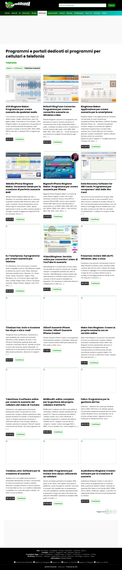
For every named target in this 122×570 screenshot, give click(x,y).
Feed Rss (68, 550)
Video (104, 13)
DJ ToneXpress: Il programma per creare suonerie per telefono (23, 258)
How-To (88, 13)
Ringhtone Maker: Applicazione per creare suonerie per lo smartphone (96, 109)
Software (42, 13)
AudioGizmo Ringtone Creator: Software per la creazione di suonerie (98, 473)
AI (19, 13)
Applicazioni (53, 13)
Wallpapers (78, 13)
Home (7, 13)
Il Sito (41, 554)
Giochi (62, 13)
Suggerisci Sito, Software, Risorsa (68, 552)
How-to (86, 556)
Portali (61, 550)
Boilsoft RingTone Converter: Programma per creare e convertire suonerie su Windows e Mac (59, 111)
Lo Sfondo (85, 554)
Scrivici (51, 552)
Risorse (69, 13)
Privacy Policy (66, 558)
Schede (97, 13)
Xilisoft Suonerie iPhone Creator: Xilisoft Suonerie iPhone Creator (57, 330)
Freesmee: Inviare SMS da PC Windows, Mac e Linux (97, 257)
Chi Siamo (44, 550)
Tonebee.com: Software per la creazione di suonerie (23, 472)
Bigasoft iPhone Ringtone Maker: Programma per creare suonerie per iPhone (60, 186)
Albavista (61, 567)
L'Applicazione (59, 554)
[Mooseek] (17, 8)
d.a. (83, 550)
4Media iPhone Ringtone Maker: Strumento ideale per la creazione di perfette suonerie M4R (23, 188)
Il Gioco (68, 554)
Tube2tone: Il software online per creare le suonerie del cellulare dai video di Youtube (22, 402)
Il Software (49, 554)
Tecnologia (78, 556)
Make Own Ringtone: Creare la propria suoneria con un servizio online (98, 330)
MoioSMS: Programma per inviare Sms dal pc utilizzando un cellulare (60, 473)
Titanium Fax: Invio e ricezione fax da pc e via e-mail (23, 329)
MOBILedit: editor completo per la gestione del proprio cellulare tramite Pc (58, 402)
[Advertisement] (61, 30)
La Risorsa (77, 554)
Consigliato (53, 550)
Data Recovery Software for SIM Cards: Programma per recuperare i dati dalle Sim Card (96, 188)
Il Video (93, 554)
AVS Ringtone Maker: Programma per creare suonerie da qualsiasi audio (21, 109)
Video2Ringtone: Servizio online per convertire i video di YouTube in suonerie (60, 259)
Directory (26, 13)
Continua (20, 139)
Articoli (14, 13)
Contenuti (76, 550)
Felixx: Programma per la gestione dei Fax (95, 401)
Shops (34, 13)
